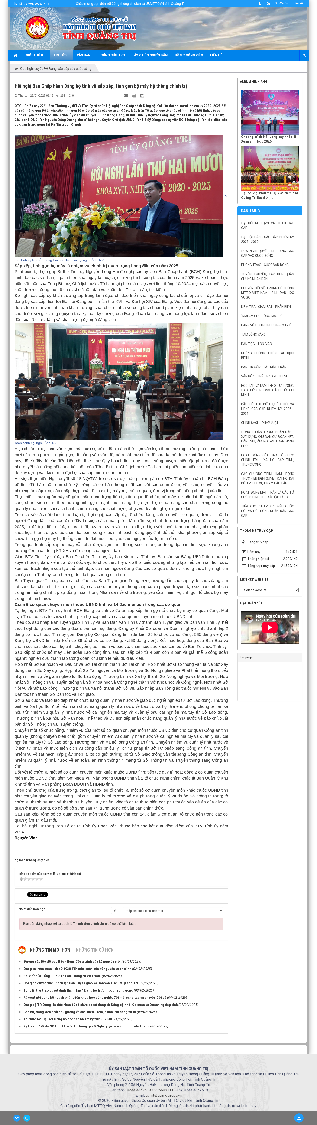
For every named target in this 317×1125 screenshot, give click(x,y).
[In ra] (134, 95)
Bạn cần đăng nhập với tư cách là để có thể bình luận (79, 924)
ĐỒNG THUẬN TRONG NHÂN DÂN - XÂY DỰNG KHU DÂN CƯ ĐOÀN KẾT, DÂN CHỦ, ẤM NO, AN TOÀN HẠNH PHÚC (267, 439)
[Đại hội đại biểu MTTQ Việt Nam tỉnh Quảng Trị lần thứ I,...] (270, 168)
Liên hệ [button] (216, 55)
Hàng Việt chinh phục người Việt (267, 325)
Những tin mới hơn (50, 950)
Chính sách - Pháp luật (260, 423)
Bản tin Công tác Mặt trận (263, 367)
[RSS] (268, 3)
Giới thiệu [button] (35, 55)
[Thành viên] (260, 3)
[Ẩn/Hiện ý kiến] (115, 910)
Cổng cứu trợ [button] (112, 55)
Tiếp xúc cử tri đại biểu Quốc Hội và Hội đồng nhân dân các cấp (267, 510)
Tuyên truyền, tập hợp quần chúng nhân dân (267, 276)
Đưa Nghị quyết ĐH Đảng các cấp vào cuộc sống (267, 253)
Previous (234, 628)
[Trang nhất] (16, 55)
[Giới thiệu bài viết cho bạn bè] (126, 95)
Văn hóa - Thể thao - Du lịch (264, 376)
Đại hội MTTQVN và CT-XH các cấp (267, 225)
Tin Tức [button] (60, 55)
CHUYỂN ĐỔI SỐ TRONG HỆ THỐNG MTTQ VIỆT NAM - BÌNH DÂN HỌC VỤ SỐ (267, 292)
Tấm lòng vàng (253, 334)
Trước (225, 390)
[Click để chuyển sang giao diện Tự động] (16, 1118)
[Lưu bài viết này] (142, 95)
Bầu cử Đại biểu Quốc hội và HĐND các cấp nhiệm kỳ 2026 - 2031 (267, 408)
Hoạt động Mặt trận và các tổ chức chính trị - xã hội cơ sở (267, 495)
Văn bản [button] (84, 55)
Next (305, 628)
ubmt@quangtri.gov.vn (164, 1095)
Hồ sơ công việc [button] (189, 55)
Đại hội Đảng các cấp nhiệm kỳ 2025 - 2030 (267, 239)
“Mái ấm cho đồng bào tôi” (263, 316)
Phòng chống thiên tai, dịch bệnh (267, 355)
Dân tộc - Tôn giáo (256, 344)
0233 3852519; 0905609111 (150, 1090)
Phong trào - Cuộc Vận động (265, 265)
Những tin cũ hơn (95, 950)
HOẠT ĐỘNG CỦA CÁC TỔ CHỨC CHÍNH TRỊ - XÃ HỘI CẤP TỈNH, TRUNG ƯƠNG (267, 459)
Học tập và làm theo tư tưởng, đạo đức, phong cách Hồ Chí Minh (267, 390)
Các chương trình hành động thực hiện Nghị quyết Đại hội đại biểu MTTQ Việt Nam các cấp (267, 478)
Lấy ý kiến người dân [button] (150, 55)
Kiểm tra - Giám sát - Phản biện (266, 307)
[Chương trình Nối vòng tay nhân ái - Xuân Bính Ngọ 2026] (270, 112)
